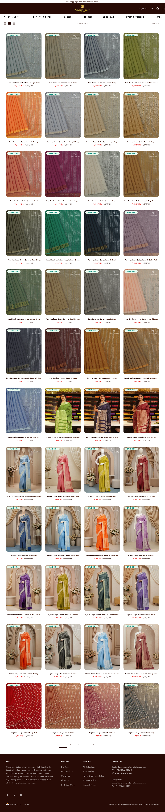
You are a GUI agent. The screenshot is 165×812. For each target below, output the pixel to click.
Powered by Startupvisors (151, 804)
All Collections (88, 767)
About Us (65, 780)
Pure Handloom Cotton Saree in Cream (102, 201)
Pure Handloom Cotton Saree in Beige (141, 142)
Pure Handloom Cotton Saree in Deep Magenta (63, 201)
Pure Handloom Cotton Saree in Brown (63, 378)
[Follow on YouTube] (21, 795)
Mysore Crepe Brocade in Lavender (141, 555)
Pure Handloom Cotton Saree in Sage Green (23, 319)
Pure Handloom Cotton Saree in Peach (24, 201)
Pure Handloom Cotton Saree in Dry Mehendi (141, 201)
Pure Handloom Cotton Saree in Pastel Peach (141, 319)
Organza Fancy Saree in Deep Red (24, 733)
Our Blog (65, 767)
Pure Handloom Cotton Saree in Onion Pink (141, 260)
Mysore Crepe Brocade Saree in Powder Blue (24, 496)
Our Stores (65, 775)
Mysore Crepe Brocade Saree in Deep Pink (141, 674)
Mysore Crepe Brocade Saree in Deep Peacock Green (102, 614)
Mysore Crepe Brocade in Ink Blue (24, 555)
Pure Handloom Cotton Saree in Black (102, 260)
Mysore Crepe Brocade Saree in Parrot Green (63, 437)
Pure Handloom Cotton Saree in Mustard (102, 378)
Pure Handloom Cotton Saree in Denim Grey (23, 437)
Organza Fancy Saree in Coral (63, 733)
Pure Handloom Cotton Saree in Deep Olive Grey (24, 260)
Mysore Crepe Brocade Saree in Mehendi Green (63, 614)
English (141, 9)
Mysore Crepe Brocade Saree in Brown (141, 437)
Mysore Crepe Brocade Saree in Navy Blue (102, 437)
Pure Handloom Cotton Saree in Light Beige (102, 142)
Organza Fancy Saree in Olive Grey (141, 733)
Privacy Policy (88, 771)
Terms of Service (90, 784)
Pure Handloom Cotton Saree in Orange (24, 142)
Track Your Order (68, 784)
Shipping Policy (89, 780)
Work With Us (67, 771)
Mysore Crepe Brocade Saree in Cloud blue (63, 555)
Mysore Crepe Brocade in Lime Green (102, 496)
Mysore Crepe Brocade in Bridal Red (141, 496)
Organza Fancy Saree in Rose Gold (102, 733)
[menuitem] (12, 17)
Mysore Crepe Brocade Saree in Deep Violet (23, 614)
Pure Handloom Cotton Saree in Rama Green (63, 260)
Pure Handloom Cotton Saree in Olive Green (141, 83)
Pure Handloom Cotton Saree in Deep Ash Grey (24, 378)
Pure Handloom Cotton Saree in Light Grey (24, 83)
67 (94, 745)
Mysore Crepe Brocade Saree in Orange (24, 674)
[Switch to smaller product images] (9, 23)
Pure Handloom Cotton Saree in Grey (63, 83)
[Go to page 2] (102, 745)
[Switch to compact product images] (14, 23)
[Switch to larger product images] (5, 23)
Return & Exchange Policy (93, 775)
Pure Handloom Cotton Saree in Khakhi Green (63, 319)
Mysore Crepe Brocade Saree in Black (63, 674)
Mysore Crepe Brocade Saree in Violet (141, 614)
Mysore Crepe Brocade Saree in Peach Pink (63, 496)
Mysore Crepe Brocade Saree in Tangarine (102, 555)
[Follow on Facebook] (7, 795)
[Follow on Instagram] (14, 795)
